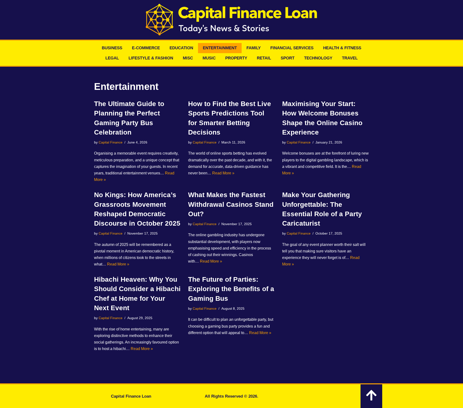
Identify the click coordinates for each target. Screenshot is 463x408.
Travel (350, 58)
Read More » (223, 173)
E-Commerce (146, 48)
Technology (318, 58)
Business (112, 48)
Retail (264, 58)
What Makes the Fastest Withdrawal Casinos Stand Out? (230, 204)
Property (236, 58)
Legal (112, 58)
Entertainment (220, 48)
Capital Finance (111, 142)
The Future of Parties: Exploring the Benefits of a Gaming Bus (231, 289)
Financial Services (291, 48)
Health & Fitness (342, 48)
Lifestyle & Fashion (151, 58)
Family (253, 48)
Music (209, 58)
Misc (188, 58)
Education (181, 48)
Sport (287, 58)
